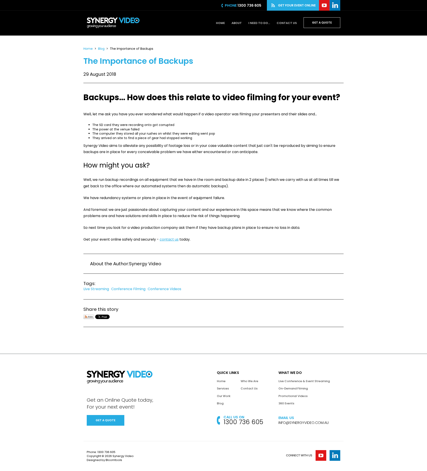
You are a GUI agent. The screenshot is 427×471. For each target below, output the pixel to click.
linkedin (335, 5)
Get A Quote (322, 22)
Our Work (223, 396)
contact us (169, 239)
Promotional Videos (293, 396)
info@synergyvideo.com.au (303, 422)
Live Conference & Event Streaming (304, 381)
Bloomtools (114, 460)
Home (220, 23)
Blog (101, 48)
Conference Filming (128, 288)
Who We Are (249, 381)
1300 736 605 (249, 5)
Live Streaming (96, 288)
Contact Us (287, 23)
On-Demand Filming (293, 388)
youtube (324, 5)
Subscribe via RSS (88, 317)
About (237, 23)
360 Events (286, 403)
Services (223, 388)
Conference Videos (164, 288)
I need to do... (259, 23)
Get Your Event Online (297, 5)
